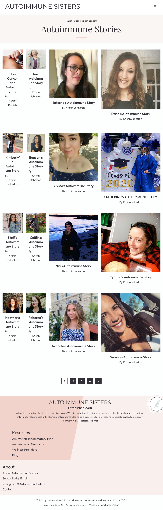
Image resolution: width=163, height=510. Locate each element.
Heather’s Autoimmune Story (12, 321)
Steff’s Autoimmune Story (12, 241)
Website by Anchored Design (104, 504)
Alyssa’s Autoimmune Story (73, 186)
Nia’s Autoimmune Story (73, 266)
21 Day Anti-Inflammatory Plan (32, 439)
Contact (8, 489)
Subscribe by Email (15, 478)
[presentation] (13, 60)
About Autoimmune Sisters (20, 473)
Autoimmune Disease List (29, 444)
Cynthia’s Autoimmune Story (131, 277)
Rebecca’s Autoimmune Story (36, 321)
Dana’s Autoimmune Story (130, 114)
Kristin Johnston (75, 107)
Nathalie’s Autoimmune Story (73, 346)
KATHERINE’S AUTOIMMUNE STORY (130, 197)
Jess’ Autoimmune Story (36, 78)
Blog (15, 455)
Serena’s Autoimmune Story (130, 357)
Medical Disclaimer (88, 420)
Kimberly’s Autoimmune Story (12, 164)
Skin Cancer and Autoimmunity (12, 82)
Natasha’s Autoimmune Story (73, 102)
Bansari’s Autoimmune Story (36, 161)
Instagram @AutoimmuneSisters (24, 484)
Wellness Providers (24, 449)
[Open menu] (155, 6)
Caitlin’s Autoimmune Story (36, 241)
